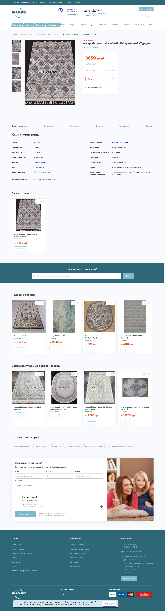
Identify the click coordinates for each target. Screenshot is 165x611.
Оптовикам (74, 562)
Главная (16, 3)
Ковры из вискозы (40, 446)
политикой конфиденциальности (52, 515)
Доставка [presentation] (74, 126)
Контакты (68, 3)
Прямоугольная (40, 162)
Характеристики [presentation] (20, 126)
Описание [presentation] (49, 126)
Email (77, 472)
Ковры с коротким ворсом (95, 446)
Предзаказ (92, 79)
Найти (128, 276)
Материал (115, 25)
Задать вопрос (25, 514)
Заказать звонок (71, 14)
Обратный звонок (129, 578)
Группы (63, 25)
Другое (151, 25)
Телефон (49, 472)
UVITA (56, 34)
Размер (127, 25)
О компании (25, 3)
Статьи (15, 566)
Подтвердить (109, 604)
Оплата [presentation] (99, 126)
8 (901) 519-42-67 (71, 10)
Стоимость (103, 25)
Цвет (92, 25)
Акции (35, 3)
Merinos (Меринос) (44, 34)
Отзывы (77, 3)
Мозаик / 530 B (20, 336)
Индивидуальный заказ (79, 549)
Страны (73, 25)
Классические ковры (21, 446)
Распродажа (53, 25)
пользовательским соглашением (74, 604)
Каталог (17, 25)
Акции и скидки (18, 549)
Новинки (28, 25)
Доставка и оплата (55, 3)
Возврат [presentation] (149, 126)
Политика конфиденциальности (25, 571)
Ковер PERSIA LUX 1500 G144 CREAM (28, 407)
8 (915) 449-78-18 (71, 12)
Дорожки (40, 25)
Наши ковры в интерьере (22, 553)
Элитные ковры (74, 446)
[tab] (20, 126)
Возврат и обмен (77, 558)
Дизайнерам (75, 566)
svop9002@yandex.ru (133, 552)
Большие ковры (58, 446)
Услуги (42, 3)
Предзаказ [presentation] (124, 126)
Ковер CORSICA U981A (58, 336)
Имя (17, 472)
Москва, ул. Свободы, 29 (93, 10)
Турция (31, 34)
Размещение (139, 25)
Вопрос (18, 481)
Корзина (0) (148, 9)
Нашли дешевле (91, 87)
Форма (83, 25)
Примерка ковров (77, 545)
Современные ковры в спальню (121, 446)
